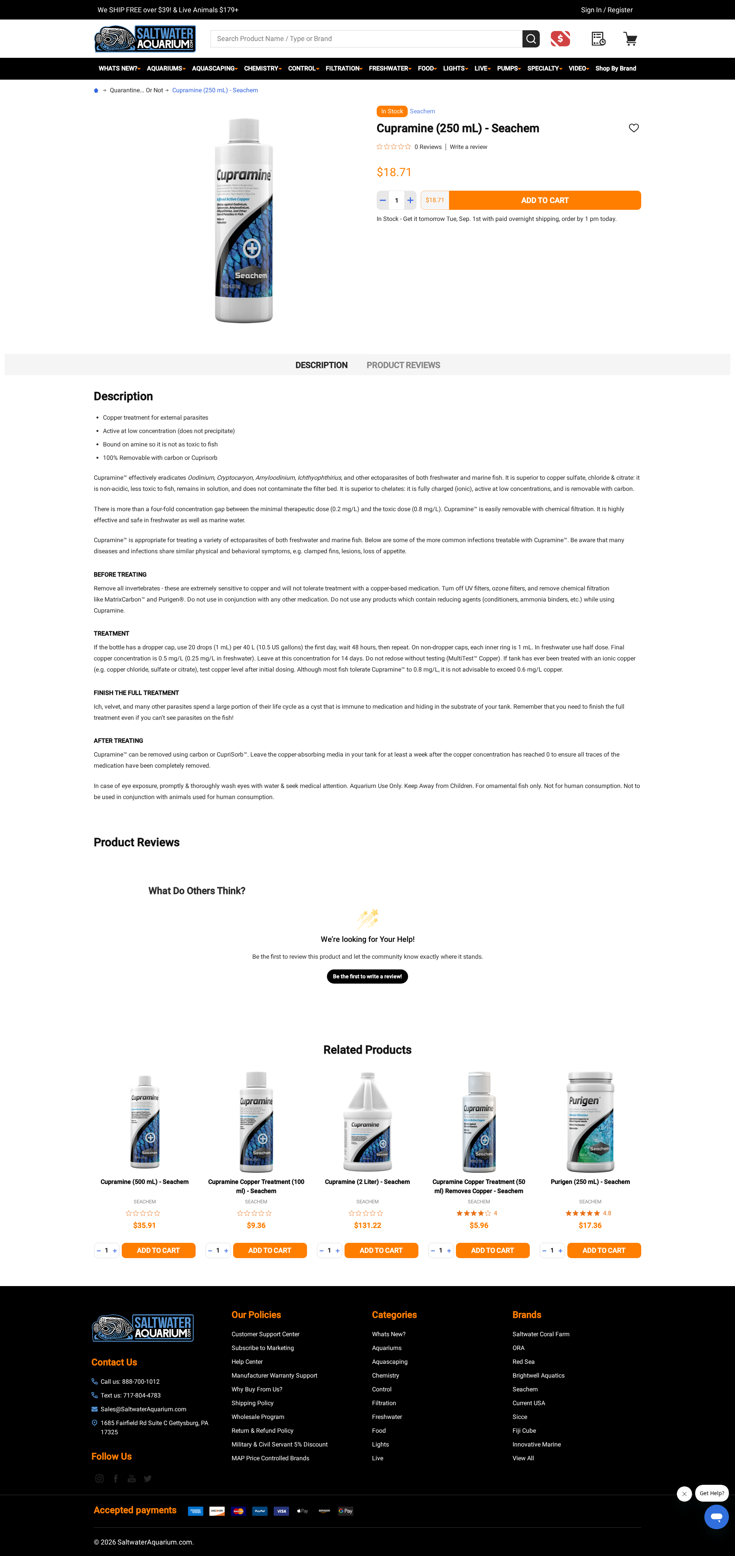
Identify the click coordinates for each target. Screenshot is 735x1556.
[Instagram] (99, 1478)
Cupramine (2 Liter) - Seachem (367, 1181)
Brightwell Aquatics (539, 1375)
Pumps (507, 68)
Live (481, 68)
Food (426, 68)
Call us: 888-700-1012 (130, 1381)
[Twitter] (148, 1478)
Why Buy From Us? (257, 1389)
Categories (394, 1314)
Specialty (543, 68)
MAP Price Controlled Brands (270, 1458)
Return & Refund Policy (263, 1430)
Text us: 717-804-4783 (131, 1395)
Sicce (520, 1416)
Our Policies (256, 1314)
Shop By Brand (616, 68)
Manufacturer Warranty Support (274, 1375)
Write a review (468, 147)
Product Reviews (403, 365)
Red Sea (524, 1361)
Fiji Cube (524, 1430)
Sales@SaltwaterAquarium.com (143, 1409)
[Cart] (632, 39)
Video (577, 68)
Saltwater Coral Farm (541, 1334)
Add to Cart (545, 200)
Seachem (422, 111)
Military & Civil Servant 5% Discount (280, 1444)
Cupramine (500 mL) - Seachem (145, 1181)
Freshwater (388, 68)
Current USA (529, 1403)
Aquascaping (213, 68)
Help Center (247, 1361)
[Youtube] (132, 1478)
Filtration (342, 68)
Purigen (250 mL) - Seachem (590, 1181)
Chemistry (261, 68)
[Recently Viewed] (601, 39)
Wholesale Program (258, 1416)
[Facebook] (116, 1478)
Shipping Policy (253, 1403)
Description (322, 365)
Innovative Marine (537, 1444)
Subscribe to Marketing (263, 1348)
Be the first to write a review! (367, 976)
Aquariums (164, 68)
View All (523, 1458)
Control (302, 68)
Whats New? (118, 68)
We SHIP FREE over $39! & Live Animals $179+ (168, 10)
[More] (139, 68)
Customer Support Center (265, 1334)
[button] (563, 38)
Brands (527, 1314)
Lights (454, 68)
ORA (518, 1348)
